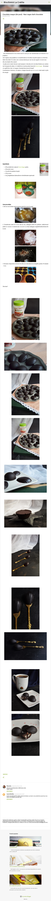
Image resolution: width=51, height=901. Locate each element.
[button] (3, 19)
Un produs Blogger (26, 896)
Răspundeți (10, 791)
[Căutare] (26, 2)
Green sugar (39, 66)
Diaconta (9, 786)
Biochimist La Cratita (14, 2)
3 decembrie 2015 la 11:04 (17, 786)
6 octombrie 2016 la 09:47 (19, 794)
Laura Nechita (10, 794)
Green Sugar (21, 167)
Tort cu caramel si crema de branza (17, 866)
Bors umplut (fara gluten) (15, 885)
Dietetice (5, 774)
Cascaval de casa (13, 847)
